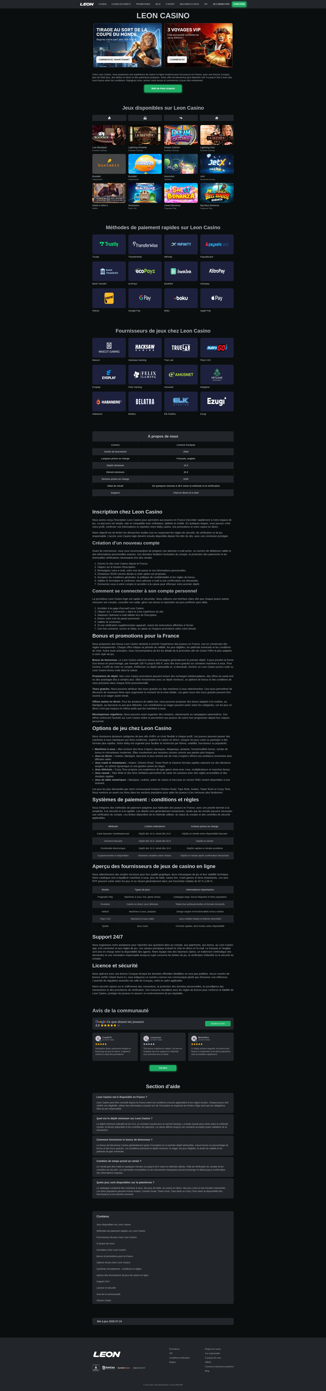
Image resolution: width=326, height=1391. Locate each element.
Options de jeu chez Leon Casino (113, 1262)
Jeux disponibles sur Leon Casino (114, 1224)
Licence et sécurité (106, 1288)
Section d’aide (104, 1300)
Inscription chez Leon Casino (111, 1250)
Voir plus (163, 1068)
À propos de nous (105, 1243)
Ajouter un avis (218, 1023)
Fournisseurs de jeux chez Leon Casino (117, 1237)
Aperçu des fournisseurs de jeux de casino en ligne (122, 1275)
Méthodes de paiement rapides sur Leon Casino (121, 1231)
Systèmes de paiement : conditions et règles (119, 1269)
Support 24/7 (103, 1281)
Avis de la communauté (108, 1294)
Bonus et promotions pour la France (115, 1256)
